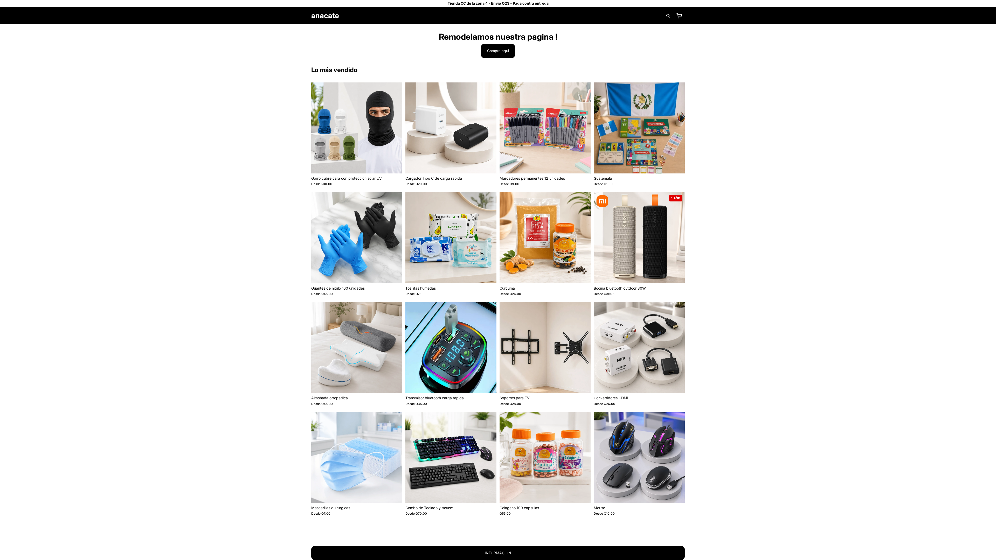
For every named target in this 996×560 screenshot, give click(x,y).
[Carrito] (679, 16)
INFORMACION (498, 553)
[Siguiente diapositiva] (394, 128)
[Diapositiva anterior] (319, 128)
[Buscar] (668, 16)
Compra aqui (498, 50)
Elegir (398, 165)
